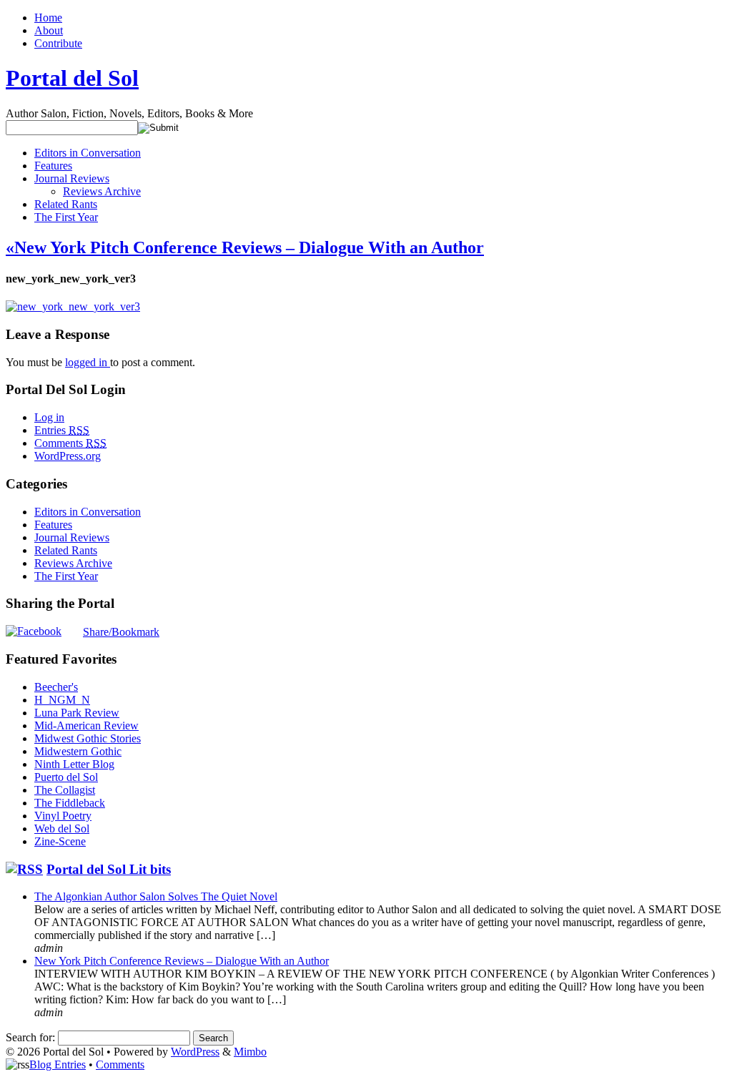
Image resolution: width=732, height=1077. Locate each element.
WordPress (195, 1052)
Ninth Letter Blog (74, 764)
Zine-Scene (60, 841)
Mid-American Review (86, 725)
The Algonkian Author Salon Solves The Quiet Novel (155, 896)
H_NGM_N (62, 700)
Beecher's (56, 687)
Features (53, 165)
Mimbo (250, 1052)
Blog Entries (57, 1064)
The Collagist (64, 790)
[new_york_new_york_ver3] (73, 306)
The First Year (66, 217)
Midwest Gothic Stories (87, 738)
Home (48, 17)
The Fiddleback (69, 803)
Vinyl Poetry (63, 816)
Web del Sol (61, 828)
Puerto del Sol (66, 777)
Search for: (30, 1037)
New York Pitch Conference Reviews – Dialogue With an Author (181, 961)
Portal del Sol (72, 78)
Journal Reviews (71, 178)
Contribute (58, 43)
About (48, 30)
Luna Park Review (76, 713)
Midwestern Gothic (78, 751)
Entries (61, 430)
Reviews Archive (102, 191)
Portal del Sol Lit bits (108, 869)
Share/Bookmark (121, 632)
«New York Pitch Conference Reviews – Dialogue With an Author (245, 247)
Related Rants (65, 204)
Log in (49, 417)
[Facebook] (33, 631)
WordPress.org (67, 456)
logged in (87, 362)
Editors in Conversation (87, 153)
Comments (70, 443)
